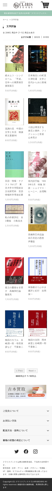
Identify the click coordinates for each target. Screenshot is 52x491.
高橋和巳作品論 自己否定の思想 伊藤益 (37, 238)
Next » (32, 370)
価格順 (37, 37)
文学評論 (15, 19)
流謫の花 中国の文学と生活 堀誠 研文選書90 (15, 132)
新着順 (46, 37)
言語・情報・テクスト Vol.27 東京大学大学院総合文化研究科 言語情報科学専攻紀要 (14, 188)
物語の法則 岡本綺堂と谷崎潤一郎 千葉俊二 (38, 343)
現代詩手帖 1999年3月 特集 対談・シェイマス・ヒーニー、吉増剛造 (37, 188)
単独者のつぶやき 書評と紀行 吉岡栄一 (38, 290)
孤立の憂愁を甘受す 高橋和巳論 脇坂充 (14, 291)
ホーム (5, 19)
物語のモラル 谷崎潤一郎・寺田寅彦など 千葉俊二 (14, 343)
